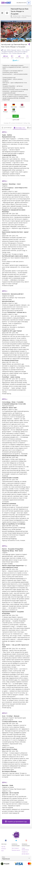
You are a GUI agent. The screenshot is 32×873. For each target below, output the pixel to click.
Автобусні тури (16, 16)
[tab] (7, 127)
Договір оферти (25, 853)
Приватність (25, 851)
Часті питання (15, 848)
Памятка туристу (16, 850)
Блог (2, 850)
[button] (16, 858)
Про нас (3, 846)
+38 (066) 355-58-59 (21, 2)
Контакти (3, 848)
